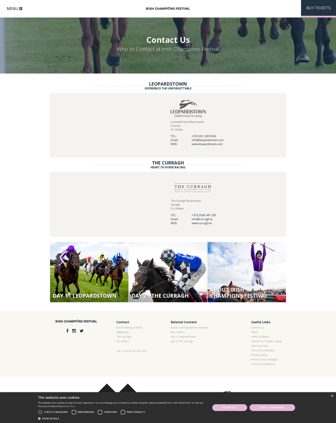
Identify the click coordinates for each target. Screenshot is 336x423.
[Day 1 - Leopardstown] (89, 272)
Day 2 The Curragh (182, 341)
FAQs (254, 332)
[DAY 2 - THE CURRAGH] (168, 272)
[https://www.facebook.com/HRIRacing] (68, 331)
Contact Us (257, 327)
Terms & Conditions (263, 364)
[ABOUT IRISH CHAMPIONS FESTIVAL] (247, 272)
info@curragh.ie (202, 219)
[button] (122, 418)
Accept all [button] (229, 407)
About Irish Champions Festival (189, 327)
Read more (69, 406)
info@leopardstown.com (207, 140)
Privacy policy (259, 354)
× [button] (332, 396)
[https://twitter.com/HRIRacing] (81, 331)
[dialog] (168, 407)
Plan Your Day (259, 345)
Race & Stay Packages (264, 359)
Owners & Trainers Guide (266, 341)
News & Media (260, 336)
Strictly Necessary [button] (272, 407)
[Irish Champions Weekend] (76, 323)
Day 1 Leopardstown (183, 336)
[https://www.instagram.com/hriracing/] (74, 331)
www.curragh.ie (202, 223)
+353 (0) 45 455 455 (133, 351)
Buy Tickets (318, 8)
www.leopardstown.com (207, 144)
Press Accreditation (263, 350)
